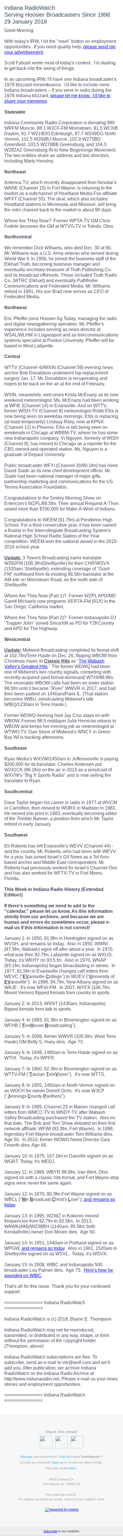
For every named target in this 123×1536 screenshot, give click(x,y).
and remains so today (43, 1248)
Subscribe (50, 1531)
